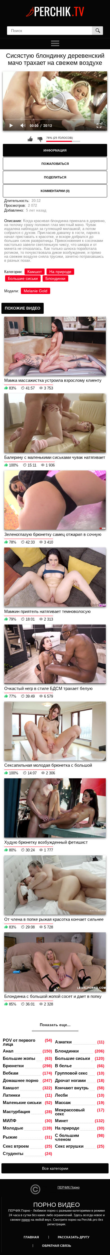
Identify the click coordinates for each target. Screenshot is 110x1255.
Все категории (55, 1168)
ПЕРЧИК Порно (69, 1187)
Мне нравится (30, 139)
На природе (60, 271)
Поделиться (55, 177)
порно (25, 1219)
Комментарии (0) (55, 191)
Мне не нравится (40, 139)
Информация (55, 150)
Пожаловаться (55, 163)
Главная (31, 1237)
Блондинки (55, 278)
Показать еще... (55, 1024)
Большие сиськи (23, 278)
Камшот (34, 271)
